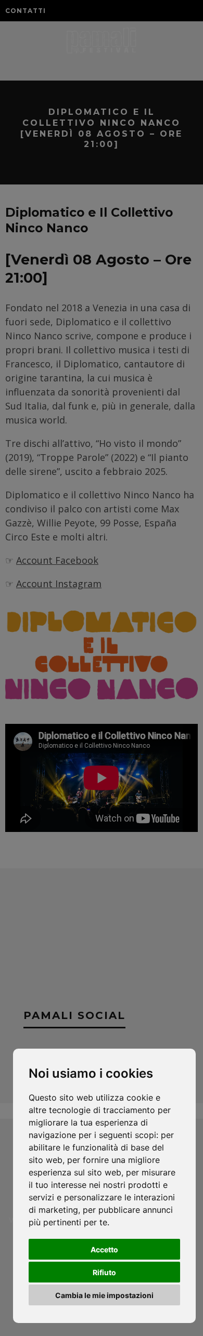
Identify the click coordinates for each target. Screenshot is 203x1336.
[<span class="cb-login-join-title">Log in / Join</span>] (173, 10)
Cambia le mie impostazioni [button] (104, 1295)
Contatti (25, 11)
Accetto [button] (104, 1249)
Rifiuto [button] (104, 1272)
